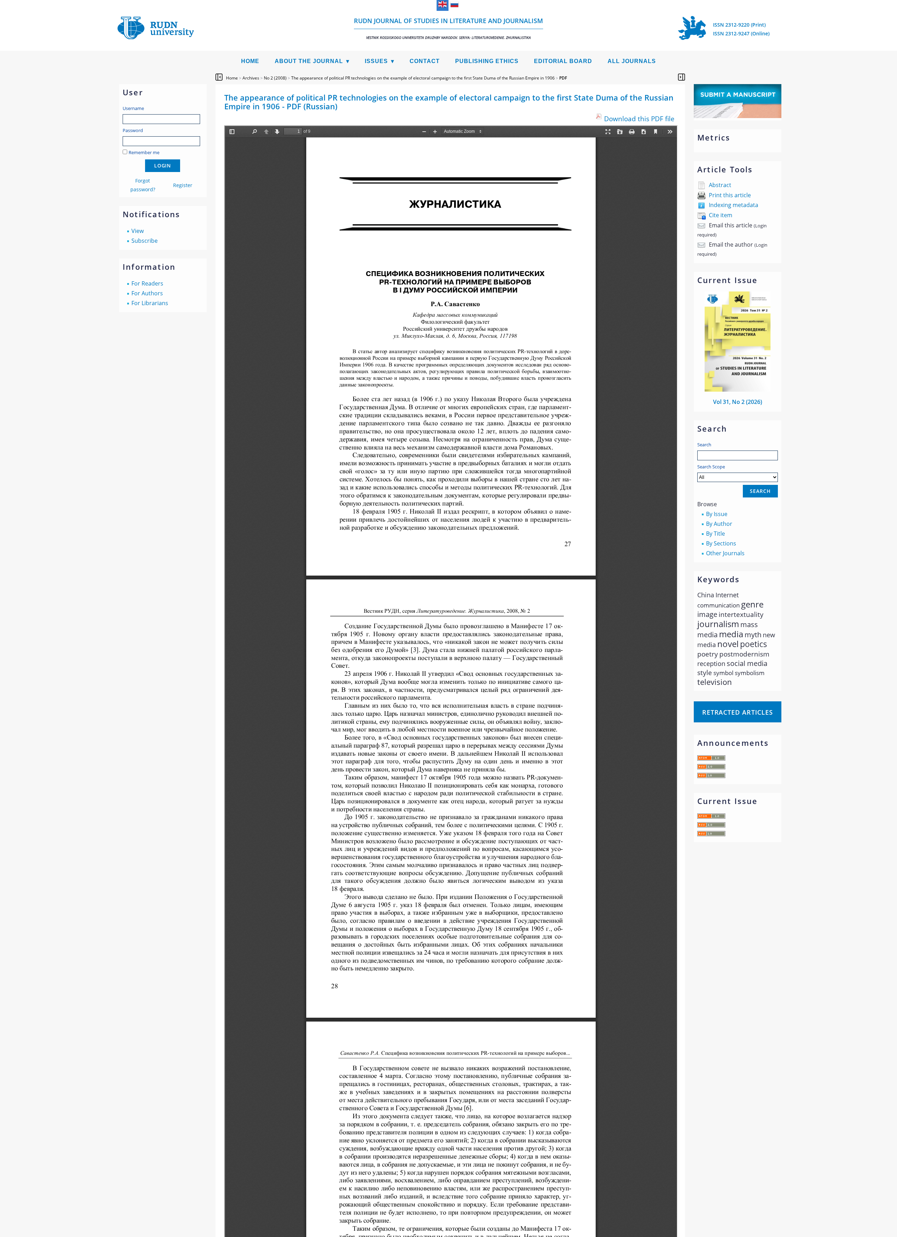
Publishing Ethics (487, 61)
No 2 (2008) (275, 78)
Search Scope (711, 466)
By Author (719, 524)
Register (182, 185)
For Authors (147, 293)
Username (133, 108)
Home (250, 61)
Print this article (730, 195)
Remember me (144, 152)
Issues (376, 61)
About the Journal (309, 61)
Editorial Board (563, 61)
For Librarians (149, 303)
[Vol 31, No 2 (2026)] (738, 389)
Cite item (720, 215)
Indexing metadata (733, 205)
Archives (250, 78)
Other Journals (725, 553)
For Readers (147, 283)
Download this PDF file (639, 118)
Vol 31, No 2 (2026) (737, 402)
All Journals (632, 61)
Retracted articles (737, 712)
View (137, 231)
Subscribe (144, 241)
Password (133, 130)
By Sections (721, 543)
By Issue (716, 514)
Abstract (720, 185)
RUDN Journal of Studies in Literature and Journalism (448, 28)
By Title (715, 533)
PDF (563, 78)
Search (704, 444)
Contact (425, 61)
